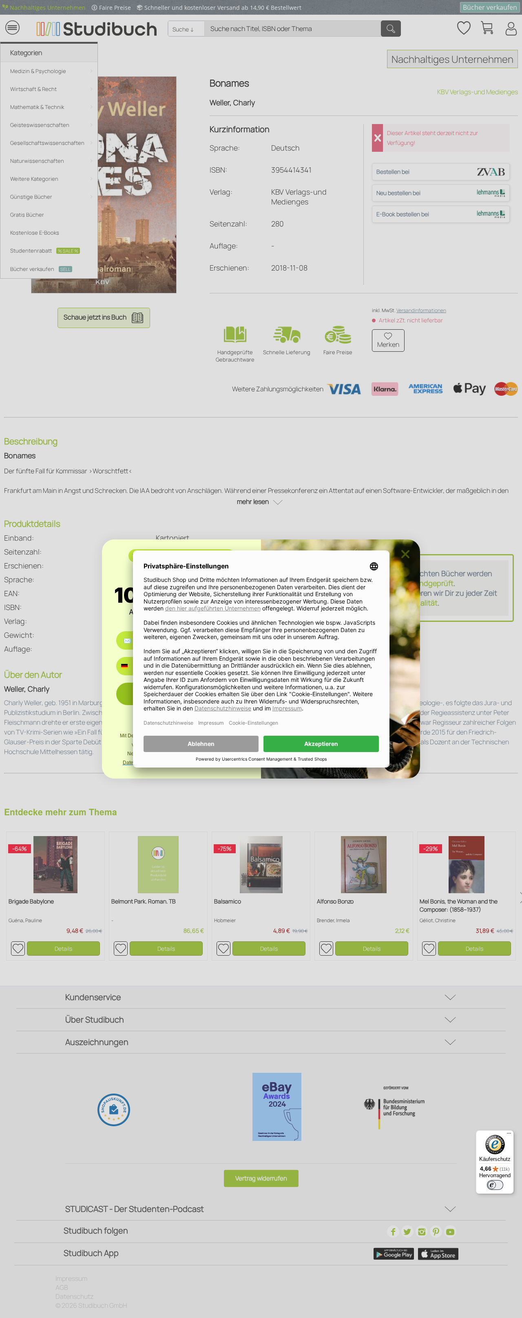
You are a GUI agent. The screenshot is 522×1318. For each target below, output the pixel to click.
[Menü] (509, 1135)
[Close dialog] (405, 554)
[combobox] (130, 666)
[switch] (495, 1185)
